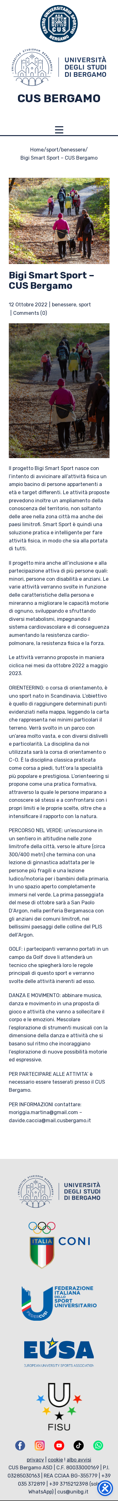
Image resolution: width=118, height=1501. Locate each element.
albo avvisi (79, 1460)
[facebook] (20, 1445)
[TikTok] (79, 1445)
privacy (35, 1460)
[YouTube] (59, 1445)
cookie (55, 1460)
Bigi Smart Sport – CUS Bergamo (51, 280)
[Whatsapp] (98, 1445)
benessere (73, 150)
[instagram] (40, 1445)
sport (52, 150)
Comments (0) (30, 313)
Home (37, 150)
